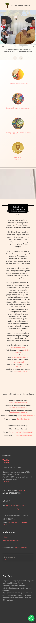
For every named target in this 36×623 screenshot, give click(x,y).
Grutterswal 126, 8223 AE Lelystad (14, 523)
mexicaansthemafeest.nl (18, 402)
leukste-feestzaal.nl (28, 415)
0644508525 (28, 432)
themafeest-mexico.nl (24, 419)
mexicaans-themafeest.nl (18, 407)
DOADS (6, 481)
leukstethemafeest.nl (18, 347)
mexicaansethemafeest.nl (18, 412)
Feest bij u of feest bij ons (18, 158)
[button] (15, 58)
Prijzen (5, 537)
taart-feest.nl (18, 367)
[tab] (18, 558)
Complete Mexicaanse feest (18, 83)
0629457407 (17, 432)
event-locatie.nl (18, 362)
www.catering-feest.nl (20, 357)
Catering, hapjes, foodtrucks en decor (18, 133)
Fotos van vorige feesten (11, 540)
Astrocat (22, 490)
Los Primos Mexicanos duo (20, 5)
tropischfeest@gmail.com (22, 435)
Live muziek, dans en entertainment (18, 108)
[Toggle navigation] (34, 5)
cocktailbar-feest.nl (20, 371)
